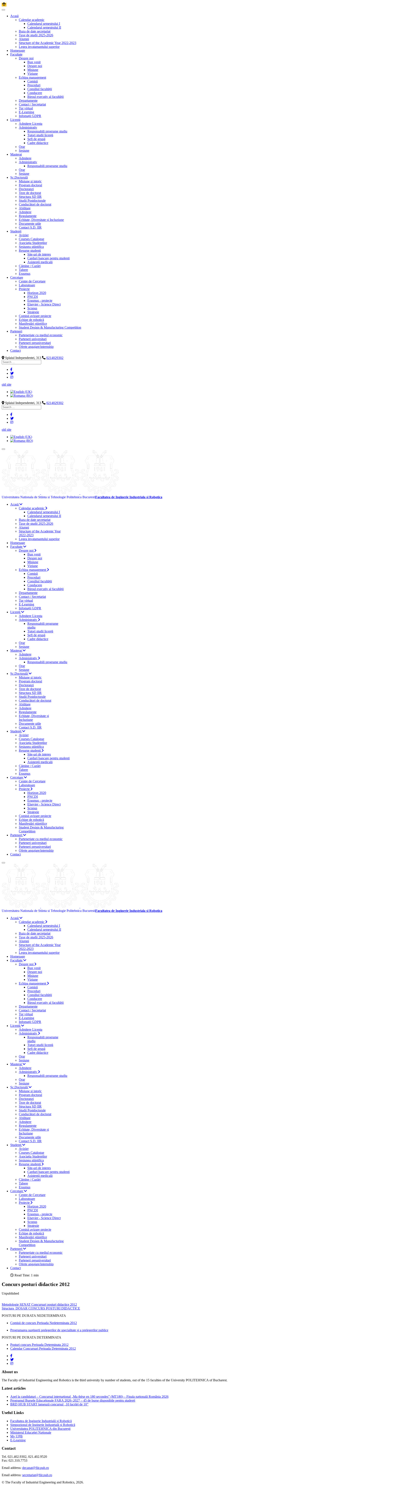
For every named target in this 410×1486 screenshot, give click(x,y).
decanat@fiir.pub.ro (35, 1468)
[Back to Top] (4, 4)
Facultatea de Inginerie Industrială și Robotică (41, 1421)
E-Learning (18, 1440)
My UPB (16, 1436)
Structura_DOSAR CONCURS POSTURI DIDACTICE (41, 1308)
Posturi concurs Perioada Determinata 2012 (39, 1344)
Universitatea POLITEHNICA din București (40, 1428)
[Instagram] (11, 377)
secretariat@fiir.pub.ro (37, 1475)
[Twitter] (12, 373)
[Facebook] (11, 369)
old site (6, 384)
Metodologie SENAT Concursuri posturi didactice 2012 (39, 1304)
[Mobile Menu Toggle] (3, 9)
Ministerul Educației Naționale (30, 1432)
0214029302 (54, 358)
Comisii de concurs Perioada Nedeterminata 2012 (43, 1323)
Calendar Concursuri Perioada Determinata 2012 (43, 1348)
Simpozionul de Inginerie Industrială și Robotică (42, 1425)
